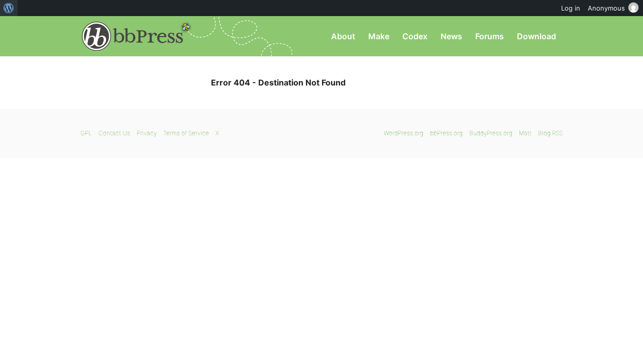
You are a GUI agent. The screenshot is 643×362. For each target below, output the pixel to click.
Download (536, 36)
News (451, 36)
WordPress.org (403, 133)
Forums (489, 36)
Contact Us (114, 133)
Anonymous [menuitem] (606, 8)
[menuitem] (9, 8)
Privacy (147, 133)
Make (378, 36)
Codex (414, 36)
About (343, 36)
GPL (86, 133)
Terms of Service (186, 133)
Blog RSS (550, 133)
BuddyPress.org (490, 133)
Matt (525, 133)
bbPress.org (132, 36)
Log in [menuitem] (570, 8)
